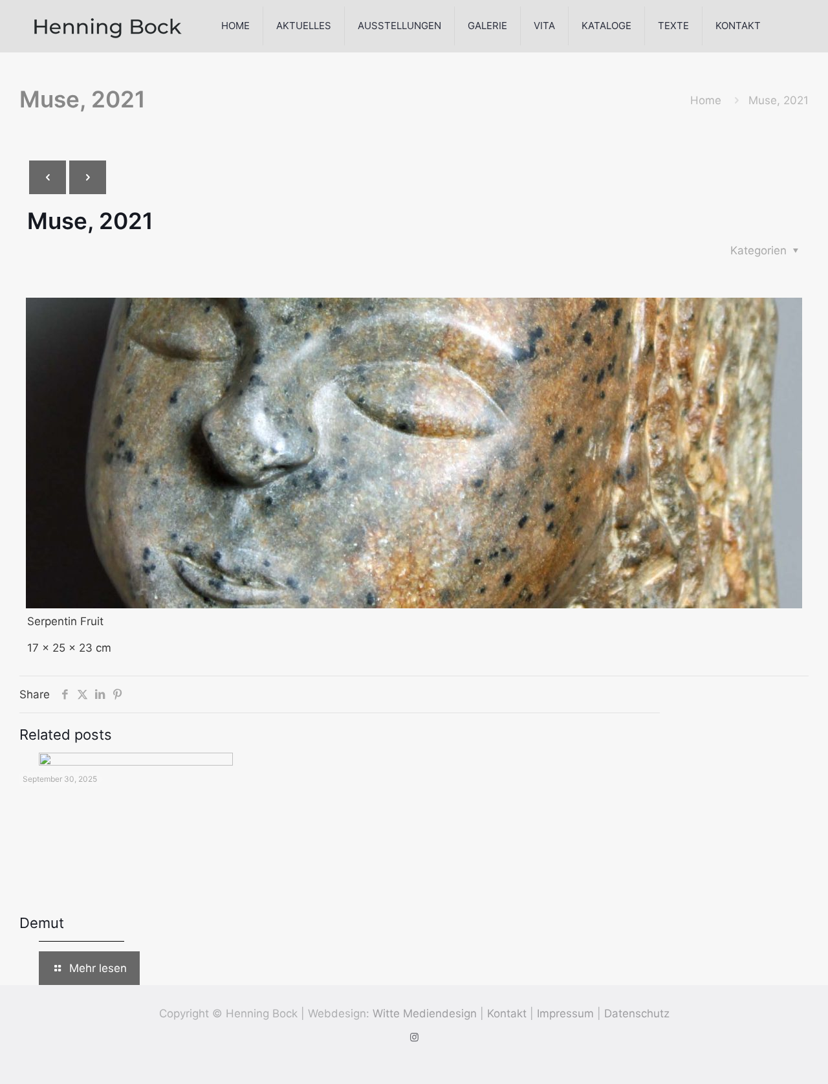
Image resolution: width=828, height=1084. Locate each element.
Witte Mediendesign (425, 1013)
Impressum (565, 1013)
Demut (41, 922)
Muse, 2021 (778, 100)
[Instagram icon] (414, 1037)
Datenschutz (637, 1013)
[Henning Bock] (108, 26)
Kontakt (507, 1013)
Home (705, 100)
